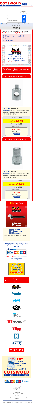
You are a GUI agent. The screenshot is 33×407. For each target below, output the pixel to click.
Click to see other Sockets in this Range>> (13, 37)
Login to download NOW (16, 369)
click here (24, 235)
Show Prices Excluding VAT (11, 24)
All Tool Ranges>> (8, 40)
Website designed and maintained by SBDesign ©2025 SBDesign (17, 397)
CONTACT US (12, 402)
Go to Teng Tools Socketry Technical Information (16, 33)
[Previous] (7, 207)
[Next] (26, 207)
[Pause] (26, 226)
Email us (17, 395)
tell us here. (12, 62)
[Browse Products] (17, 12)
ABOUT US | (6, 402)
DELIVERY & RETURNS (21, 402)
